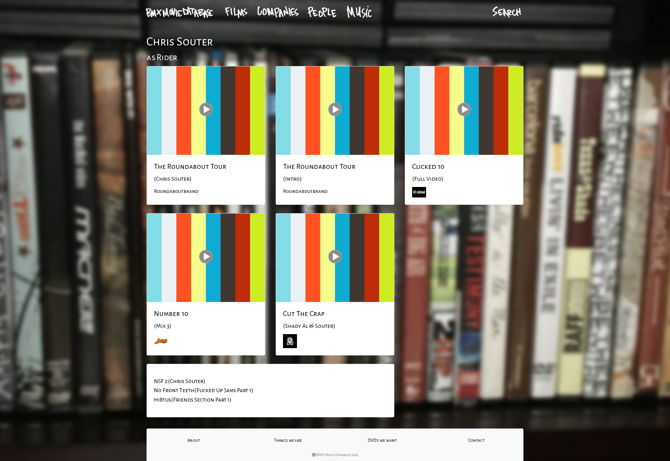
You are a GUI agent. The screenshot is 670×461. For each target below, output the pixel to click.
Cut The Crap (304, 313)
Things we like (288, 440)
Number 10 (171, 313)
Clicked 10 (428, 166)
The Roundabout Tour (190, 166)
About (193, 440)
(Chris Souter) (173, 179)
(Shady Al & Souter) (309, 326)
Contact (476, 440)
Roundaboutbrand (176, 191)
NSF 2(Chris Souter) (180, 381)
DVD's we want (382, 440)
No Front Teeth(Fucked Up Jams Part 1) (203, 390)
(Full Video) (428, 179)
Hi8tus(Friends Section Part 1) (193, 400)
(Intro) (292, 179)
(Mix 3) (162, 326)
